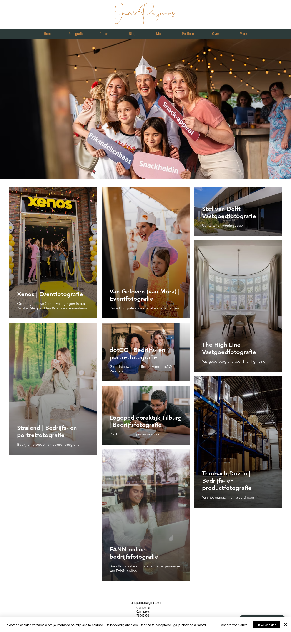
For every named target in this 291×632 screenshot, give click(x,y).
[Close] (285, 624)
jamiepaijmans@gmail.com (145, 603)
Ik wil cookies (266, 624)
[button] (76, 34)
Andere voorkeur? (234, 624)
